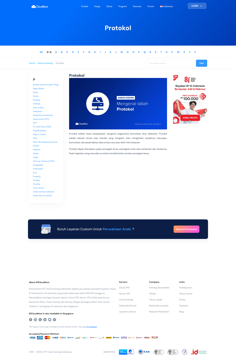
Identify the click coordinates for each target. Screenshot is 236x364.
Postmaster (38, 169)
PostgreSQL (38, 165)
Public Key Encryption (42, 195)
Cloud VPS (124, 287)
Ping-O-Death (39, 134)
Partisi (35, 96)
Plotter (36, 153)
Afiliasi (152, 293)
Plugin (35, 157)
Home (32, 63)
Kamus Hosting (45, 63)
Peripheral (37, 111)
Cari (201, 63)
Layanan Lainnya (127, 311)
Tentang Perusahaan (159, 287)
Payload (36, 100)
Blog (181, 311)
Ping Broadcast (39, 130)
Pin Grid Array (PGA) (42, 126)
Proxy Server (38, 188)
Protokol (60, 63)
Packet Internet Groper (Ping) (46, 84)
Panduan (183, 305)
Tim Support (91, 326)
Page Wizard (38, 88)
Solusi (109, 6)
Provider (36, 184)
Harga (97, 6)
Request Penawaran (159, 311)
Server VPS (124, 293)
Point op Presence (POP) (44, 161)
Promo (151, 6)
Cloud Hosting (126, 299)
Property (37, 176)
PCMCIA (36, 104)
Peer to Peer (38, 107)
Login (194, 5)
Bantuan (137, 6)
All (41, 52)
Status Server (186, 293)
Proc (35, 172)
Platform (36, 149)
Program (122, 6)
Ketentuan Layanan (158, 305)
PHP (35, 123)
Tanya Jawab (155, 299)
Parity (35, 92)
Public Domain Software (43, 191)
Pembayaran (185, 287)
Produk (84, 6)
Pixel (35, 138)
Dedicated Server (128, 305)
